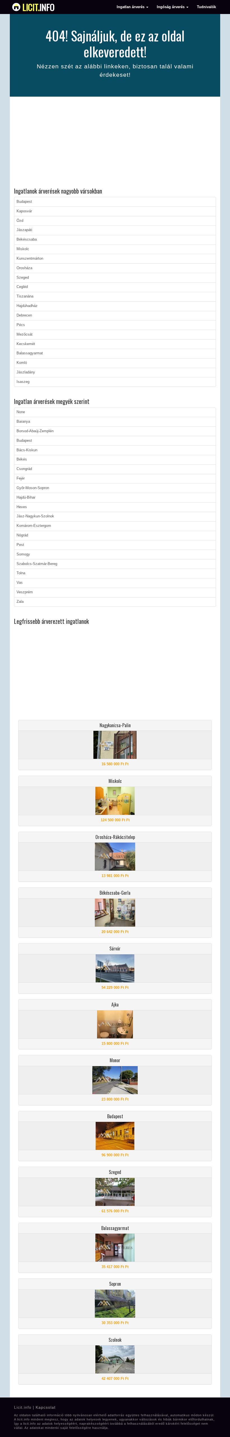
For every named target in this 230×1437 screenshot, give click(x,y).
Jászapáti (24, 230)
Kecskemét (26, 344)
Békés (22, 459)
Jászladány (26, 372)
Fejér (21, 478)
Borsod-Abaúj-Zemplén (35, 431)
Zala (20, 602)
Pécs (21, 325)
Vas (20, 583)
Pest (20, 545)
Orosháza (24, 268)
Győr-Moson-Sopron (33, 488)
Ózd (20, 221)
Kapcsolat (46, 1407)
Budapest (24, 202)
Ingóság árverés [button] (171, 7)
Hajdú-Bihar (26, 497)
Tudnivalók (206, 7)
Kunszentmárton (30, 259)
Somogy (23, 554)
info (38, 7)
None (21, 412)
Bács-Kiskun (27, 450)
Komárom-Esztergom (34, 526)
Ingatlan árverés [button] (131, 7)
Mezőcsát (25, 334)
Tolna (21, 573)
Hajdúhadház (27, 306)
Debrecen (24, 315)
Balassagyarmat (30, 353)
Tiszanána (25, 296)
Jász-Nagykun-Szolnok (35, 516)
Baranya (23, 422)
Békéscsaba (27, 239)
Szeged (23, 278)
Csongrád (24, 469)
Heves (22, 507)
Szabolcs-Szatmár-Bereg (37, 564)
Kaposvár (24, 211)
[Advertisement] (115, 143)
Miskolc (23, 249)
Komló (22, 363)
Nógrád (22, 535)
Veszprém (25, 592)
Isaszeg (23, 382)
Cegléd (22, 287)
